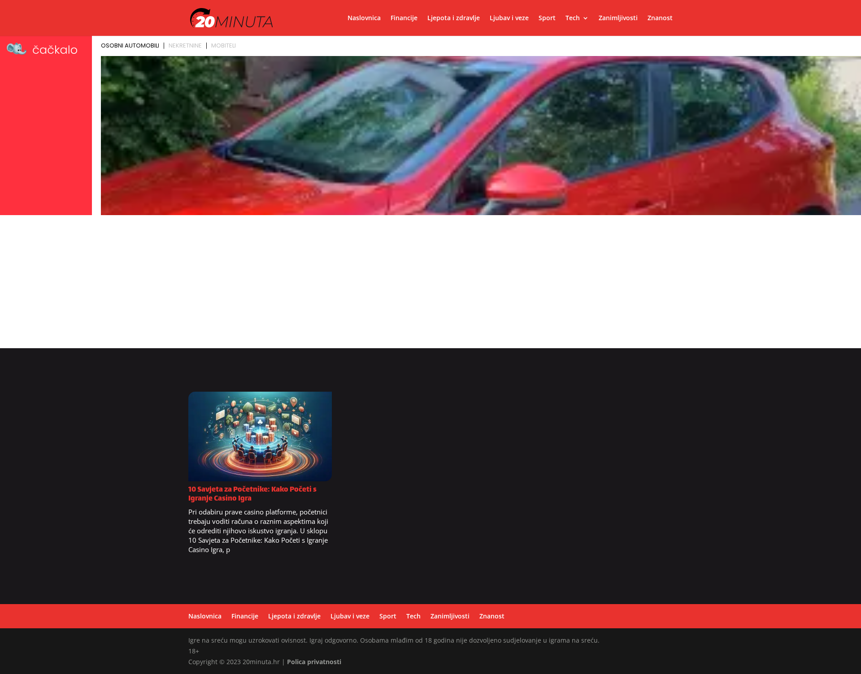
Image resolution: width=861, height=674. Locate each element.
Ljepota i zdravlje (453, 18)
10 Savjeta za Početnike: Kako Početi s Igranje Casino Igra (252, 495)
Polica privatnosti (314, 661)
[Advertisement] (430, 285)
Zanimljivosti (618, 18)
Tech (572, 18)
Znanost (660, 18)
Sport (547, 18)
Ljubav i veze (509, 18)
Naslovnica (364, 18)
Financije (404, 18)
